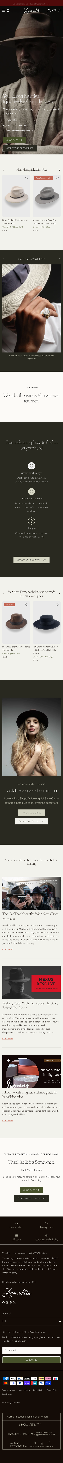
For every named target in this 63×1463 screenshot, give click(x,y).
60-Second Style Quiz (31, 821)
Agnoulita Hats (14, 1402)
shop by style (14, 140)
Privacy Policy (52, 1390)
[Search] (9, 10)
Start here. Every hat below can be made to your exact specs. (31, 594)
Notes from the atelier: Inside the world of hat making (31, 862)
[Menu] (3, 10)
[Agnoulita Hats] (31, 11)
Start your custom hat (19, 148)
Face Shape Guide (31, 813)
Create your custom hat (31, 560)
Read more (7, 949)
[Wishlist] (54, 10)
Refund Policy (38, 1390)
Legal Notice (7, 1394)
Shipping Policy (24, 1390)
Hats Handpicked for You (31, 169)
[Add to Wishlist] (26, 177)
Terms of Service (8, 1390)
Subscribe (31, 1360)
